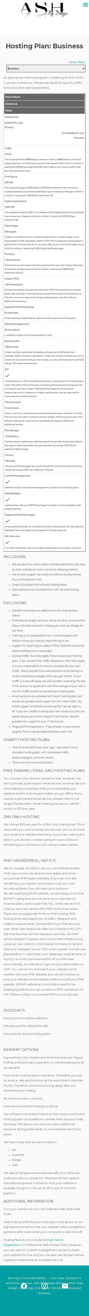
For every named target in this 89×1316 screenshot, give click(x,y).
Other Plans (76, 62)
